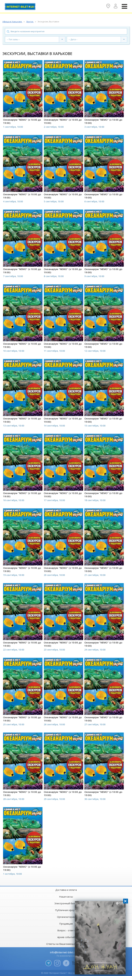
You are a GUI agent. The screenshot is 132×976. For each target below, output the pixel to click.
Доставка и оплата (66, 889)
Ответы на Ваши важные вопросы (66, 943)
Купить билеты (20, 112)
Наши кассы (66, 896)
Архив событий (66, 937)
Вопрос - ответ (66, 930)
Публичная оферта (66, 910)
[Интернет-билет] (20, 6)
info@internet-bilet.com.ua (66, 952)
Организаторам (66, 916)
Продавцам (66, 923)
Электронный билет (66, 903)
